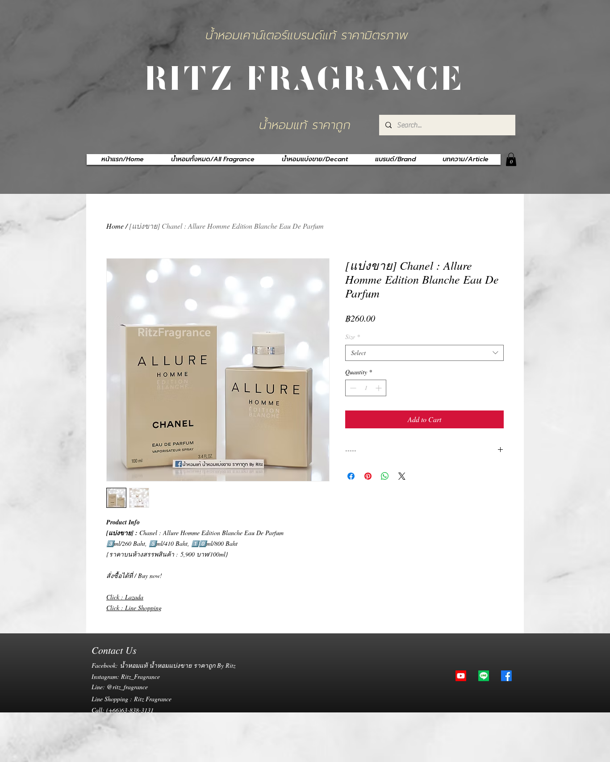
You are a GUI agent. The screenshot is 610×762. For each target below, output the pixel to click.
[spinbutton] (366, 388)
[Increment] (379, 388)
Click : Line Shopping (134, 607)
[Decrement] (352, 388)
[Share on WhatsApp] (385, 476)
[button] (511, 159)
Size (352, 337)
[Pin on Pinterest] (368, 476)
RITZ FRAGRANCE (305, 76)
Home (115, 225)
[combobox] (424, 353)
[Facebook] (506, 675)
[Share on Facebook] (351, 476)
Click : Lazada (124, 597)
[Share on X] (402, 476)
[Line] (483, 675)
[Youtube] (460, 675)
